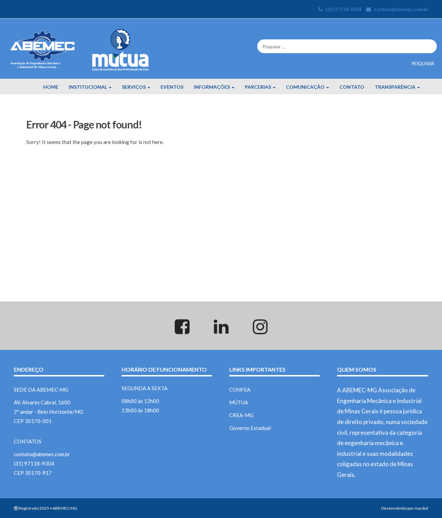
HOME (50, 87)
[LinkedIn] (221, 331)
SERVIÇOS (134, 87)
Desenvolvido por (397, 508)
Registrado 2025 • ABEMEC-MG (47, 508)
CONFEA (239, 389)
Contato (351, 87)
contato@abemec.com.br (401, 9)
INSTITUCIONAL (88, 87)
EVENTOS (172, 87)
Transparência (395, 87)
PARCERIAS (258, 87)
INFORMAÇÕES (212, 87)
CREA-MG (241, 415)
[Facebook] (182, 331)
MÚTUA (238, 402)
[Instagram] (260, 331)
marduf (421, 508)
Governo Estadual (250, 428)
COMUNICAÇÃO (306, 87)
